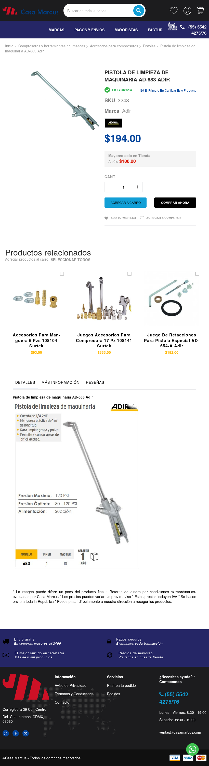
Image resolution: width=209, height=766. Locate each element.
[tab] (25, 383)
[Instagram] (6, 733)
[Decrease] (110, 187)
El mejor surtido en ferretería (39, 652)
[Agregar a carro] (29, 304)
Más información (61, 382)
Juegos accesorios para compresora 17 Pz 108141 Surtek (104, 340)
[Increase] (137, 187)
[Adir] (113, 123)
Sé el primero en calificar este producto (168, 90)
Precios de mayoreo (136, 652)
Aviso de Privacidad (70, 685)
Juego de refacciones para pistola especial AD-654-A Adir (172, 340)
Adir (126, 110)
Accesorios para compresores (114, 45)
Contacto (62, 702)
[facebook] (15, 733)
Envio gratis (24, 639)
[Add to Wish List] (41, 304)
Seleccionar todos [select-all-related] (70, 259)
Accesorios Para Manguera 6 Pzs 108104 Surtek (36, 340)
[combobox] (104, 10)
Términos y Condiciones (74, 693)
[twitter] (25, 733)
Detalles (25, 382)
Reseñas (95, 382)
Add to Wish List (123, 218)
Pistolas (149, 45)
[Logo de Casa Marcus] (30, 11)
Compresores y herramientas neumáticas (51, 45)
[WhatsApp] (192, 749)
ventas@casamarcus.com (180, 732)
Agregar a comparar (163, 218)
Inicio (9, 45)
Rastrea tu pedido (121, 685)
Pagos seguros (129, 639)
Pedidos (113, 693)
